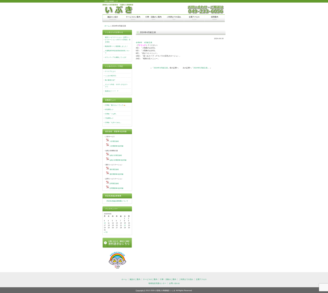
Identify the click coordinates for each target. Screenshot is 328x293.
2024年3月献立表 (161, 68)
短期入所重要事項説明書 (118, 160)
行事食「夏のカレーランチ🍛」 (116, 105)
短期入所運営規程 (116, 155)
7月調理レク (109, 118)
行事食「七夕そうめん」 (113, 122)
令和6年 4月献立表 (144, 42)
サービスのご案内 (133, 18)
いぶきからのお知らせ (114, 32)
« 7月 (106, 232)
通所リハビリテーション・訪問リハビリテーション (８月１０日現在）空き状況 (117, 39)
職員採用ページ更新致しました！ (116, 46)
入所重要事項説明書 (116, 146)
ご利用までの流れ (174, 18)
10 (105, 223)
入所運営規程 (114, 141)
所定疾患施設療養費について (117, 201)
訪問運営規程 (114, 183)
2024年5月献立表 (200, 68)
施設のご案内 (135, 279)
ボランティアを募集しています (115, 57)
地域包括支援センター (157, 283)
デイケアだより (110, 71)
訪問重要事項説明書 (116, 188)
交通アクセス (194, 18)
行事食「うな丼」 (111, 114)
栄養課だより (110, 100)
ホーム (107, 26)
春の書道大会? (110, 80)
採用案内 (214, 18)
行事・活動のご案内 (153, 18)
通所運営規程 (114, 169)
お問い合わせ (174, 283)
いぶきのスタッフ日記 (114, 66)
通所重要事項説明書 (116, 174)
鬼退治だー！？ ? (111, 91)
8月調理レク (109, 109)
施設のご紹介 (112, 18)
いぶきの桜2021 (110, 76)
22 (125, 225)
